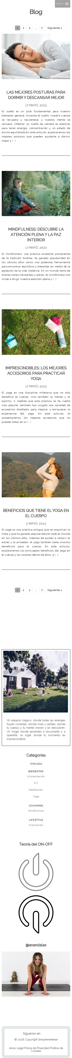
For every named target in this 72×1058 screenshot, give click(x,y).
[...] (14, 140)
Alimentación (36, 776)
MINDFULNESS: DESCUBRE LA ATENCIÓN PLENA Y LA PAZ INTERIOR (36, 234)
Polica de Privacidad (36, 1048)
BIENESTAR (36, 771)
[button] (60, 4)
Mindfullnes (36, 810)
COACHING (36, 805)
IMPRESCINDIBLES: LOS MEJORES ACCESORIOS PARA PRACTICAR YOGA (36, 373)
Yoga (36, 796)
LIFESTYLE (36, 819)
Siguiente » (54, 27)
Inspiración (36, 825)
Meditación (36, 789)
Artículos (36, 763)
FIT (36, 783)
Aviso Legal (16, 1048)
